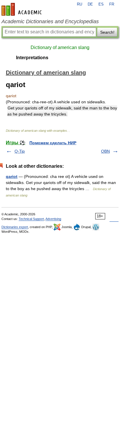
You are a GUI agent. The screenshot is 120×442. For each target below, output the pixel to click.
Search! (107, 32)
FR (111, 4)
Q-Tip (20, 151)
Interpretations (32, 57)
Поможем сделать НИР (52, 142)
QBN (105, 151)
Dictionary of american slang (60, 47)
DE (90, 4)
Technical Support (31, 219)
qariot (11, 176)
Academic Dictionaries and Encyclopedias (50, 21)
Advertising (53, 219)
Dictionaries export (14, 227)
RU (79, 4)
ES (101, 4)
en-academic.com (22, 9)
